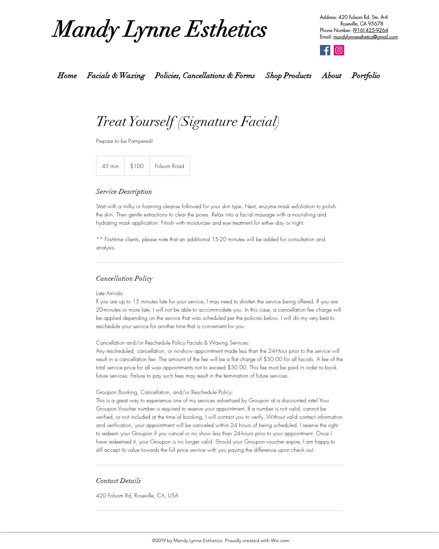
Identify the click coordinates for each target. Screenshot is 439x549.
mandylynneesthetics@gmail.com (365, 36)
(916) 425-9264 (370, 30)
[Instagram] (339, 50)
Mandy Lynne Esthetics (161, 29)
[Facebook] (325, 50)
